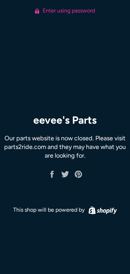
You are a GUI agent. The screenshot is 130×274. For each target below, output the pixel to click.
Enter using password (68, 10)
